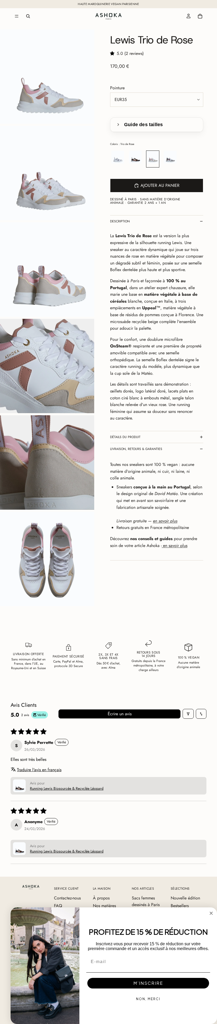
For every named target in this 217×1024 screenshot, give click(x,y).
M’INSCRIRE (148, 983)
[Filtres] (188, 714)
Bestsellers (180, 906)
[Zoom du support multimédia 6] (47, 559)
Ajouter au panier (160, 185)
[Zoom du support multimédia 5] (47, 462)
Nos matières (104, 906)
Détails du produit (125, 437)
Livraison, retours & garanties (136, 449)
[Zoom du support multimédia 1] (47, 76)
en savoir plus (174, 545)
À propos (101, 898)
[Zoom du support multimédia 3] (47, 269)
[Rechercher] (28, 16)
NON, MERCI (148, 999)
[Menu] (17, 16)
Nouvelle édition (185, 898)
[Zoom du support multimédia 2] (47, 173)
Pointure (117, 88)
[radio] (117, 159)
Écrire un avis (120, 714)
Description (120, 221)
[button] (113, 53)
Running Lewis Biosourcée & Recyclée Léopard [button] (66, 788)
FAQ (58, 906)
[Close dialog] (211, 913)
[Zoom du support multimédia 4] (47, 366)
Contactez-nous (67, 898)
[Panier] (200, 16)
